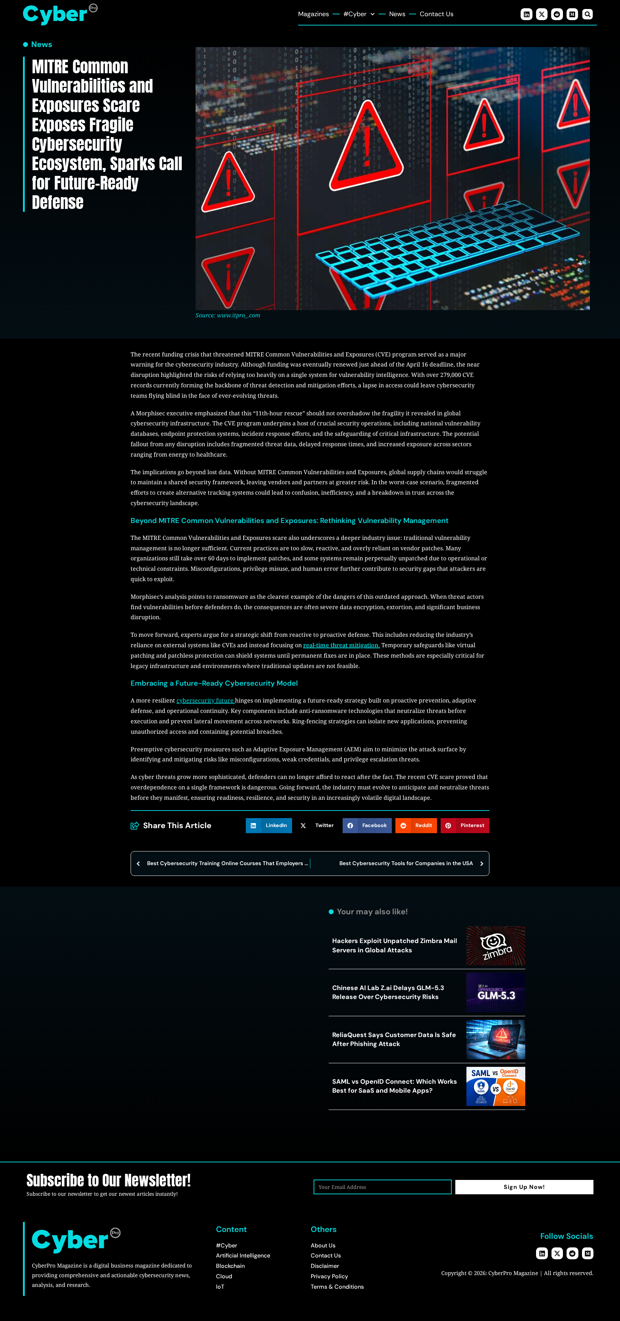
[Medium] (572, 14)
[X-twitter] (542, 14)
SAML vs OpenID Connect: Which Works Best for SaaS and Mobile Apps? (394, 1086)
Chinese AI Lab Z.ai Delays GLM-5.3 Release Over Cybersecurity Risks (388, 992)
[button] (587, 14)
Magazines (313, 14)
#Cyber (355, 14)
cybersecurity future (206, 700)
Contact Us (437, 14)
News (397, 14)
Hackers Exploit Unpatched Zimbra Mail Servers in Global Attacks (394, 945)
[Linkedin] (526, 14)
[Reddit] (557, 14)
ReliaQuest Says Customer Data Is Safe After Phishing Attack (394, 1039)
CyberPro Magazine (513, 1272)
